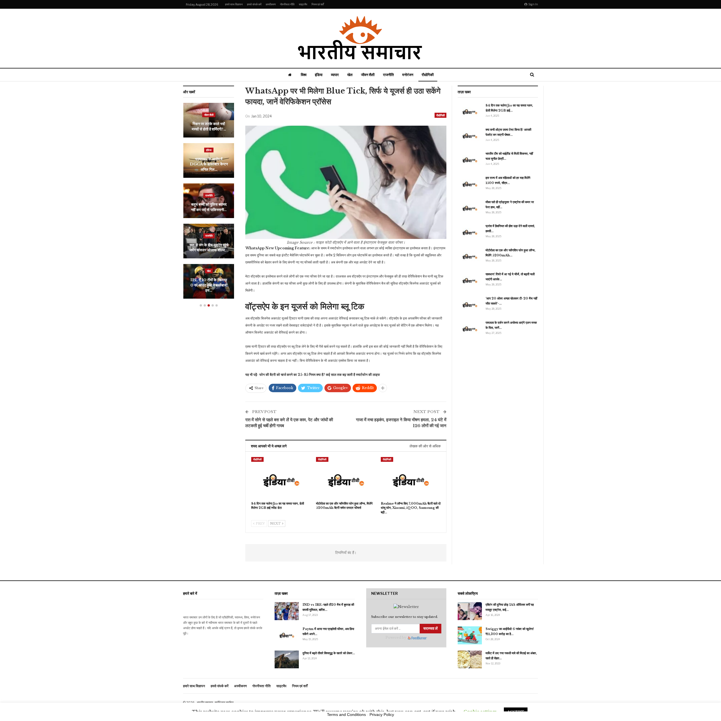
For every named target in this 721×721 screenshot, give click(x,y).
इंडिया (318, 74)
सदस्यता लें (430, 628)
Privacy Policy (382, 714)
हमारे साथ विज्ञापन (234, 4)
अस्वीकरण (271, 4)
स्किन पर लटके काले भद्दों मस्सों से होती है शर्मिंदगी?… (209, 126)
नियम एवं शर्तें (317, 4)
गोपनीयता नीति (287, 4)
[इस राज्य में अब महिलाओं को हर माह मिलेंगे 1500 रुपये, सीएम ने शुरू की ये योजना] (470, 184)
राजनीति (388, 74)
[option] (208, 203)
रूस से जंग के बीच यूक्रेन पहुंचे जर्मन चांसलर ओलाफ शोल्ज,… (208, 247)
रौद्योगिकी (428, 74)
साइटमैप (303, 4)
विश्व (303, 74)
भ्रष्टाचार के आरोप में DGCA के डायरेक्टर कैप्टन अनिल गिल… (209, 164)
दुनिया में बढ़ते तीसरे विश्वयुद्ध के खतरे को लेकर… (328, 653)
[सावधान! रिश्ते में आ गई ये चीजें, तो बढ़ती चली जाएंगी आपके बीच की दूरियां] (470, 281)
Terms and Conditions (346, 714)
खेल (350, 74)
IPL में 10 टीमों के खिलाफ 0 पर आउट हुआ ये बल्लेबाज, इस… (208, 285)
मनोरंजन (407, 74)
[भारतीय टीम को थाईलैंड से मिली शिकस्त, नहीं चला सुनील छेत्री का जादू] (470, 160)
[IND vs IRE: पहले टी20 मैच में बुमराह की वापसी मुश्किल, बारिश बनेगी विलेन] (287, 611)
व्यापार (335, 74)
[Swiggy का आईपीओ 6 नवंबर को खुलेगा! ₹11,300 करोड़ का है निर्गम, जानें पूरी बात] (470, 635)
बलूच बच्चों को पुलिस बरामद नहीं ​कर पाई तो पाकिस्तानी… (208, 207)
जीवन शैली (368, 74)
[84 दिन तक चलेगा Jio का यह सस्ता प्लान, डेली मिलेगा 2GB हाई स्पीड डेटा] (281, 478)
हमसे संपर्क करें (254, 4)
